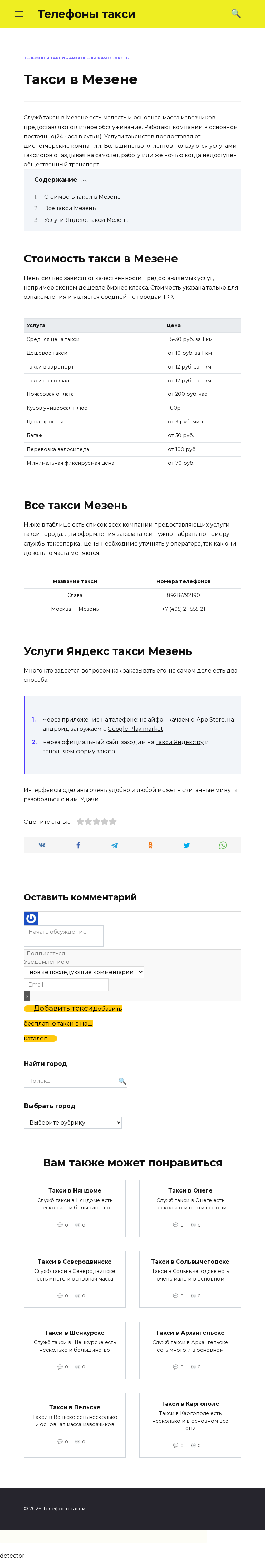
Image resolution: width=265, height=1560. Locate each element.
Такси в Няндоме (74, 1190)
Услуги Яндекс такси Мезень (86, 220)
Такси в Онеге (190, 1190)
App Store (211, 719)
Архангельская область (99, 58)
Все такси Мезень (70, 208)
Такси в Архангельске (190, 1332)
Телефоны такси (87, 14)
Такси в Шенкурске (75, 1332)
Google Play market (135, 729)
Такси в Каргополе (190, 1403)
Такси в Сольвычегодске (190, 1261)
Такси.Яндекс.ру (180, 742)
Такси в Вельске (74, 1407)
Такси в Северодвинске (75, 1261)
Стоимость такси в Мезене (82, 197)
